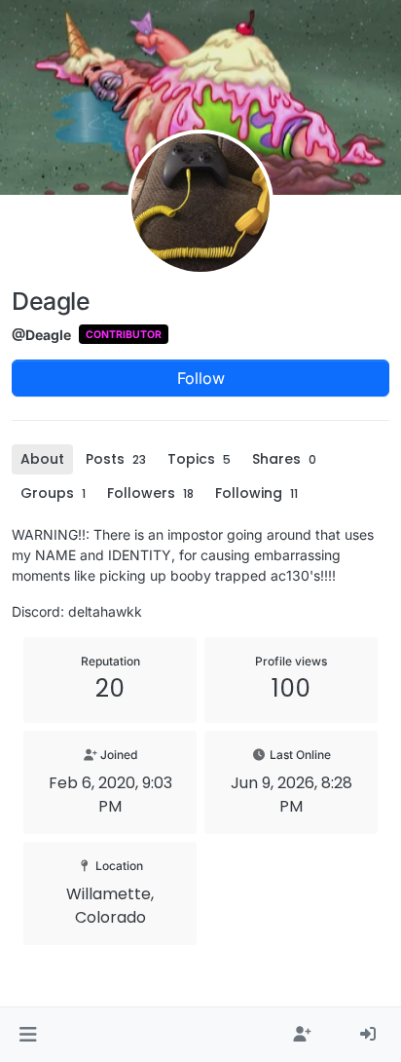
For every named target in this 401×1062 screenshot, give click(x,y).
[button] (28, 1034)
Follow (201, 378)
